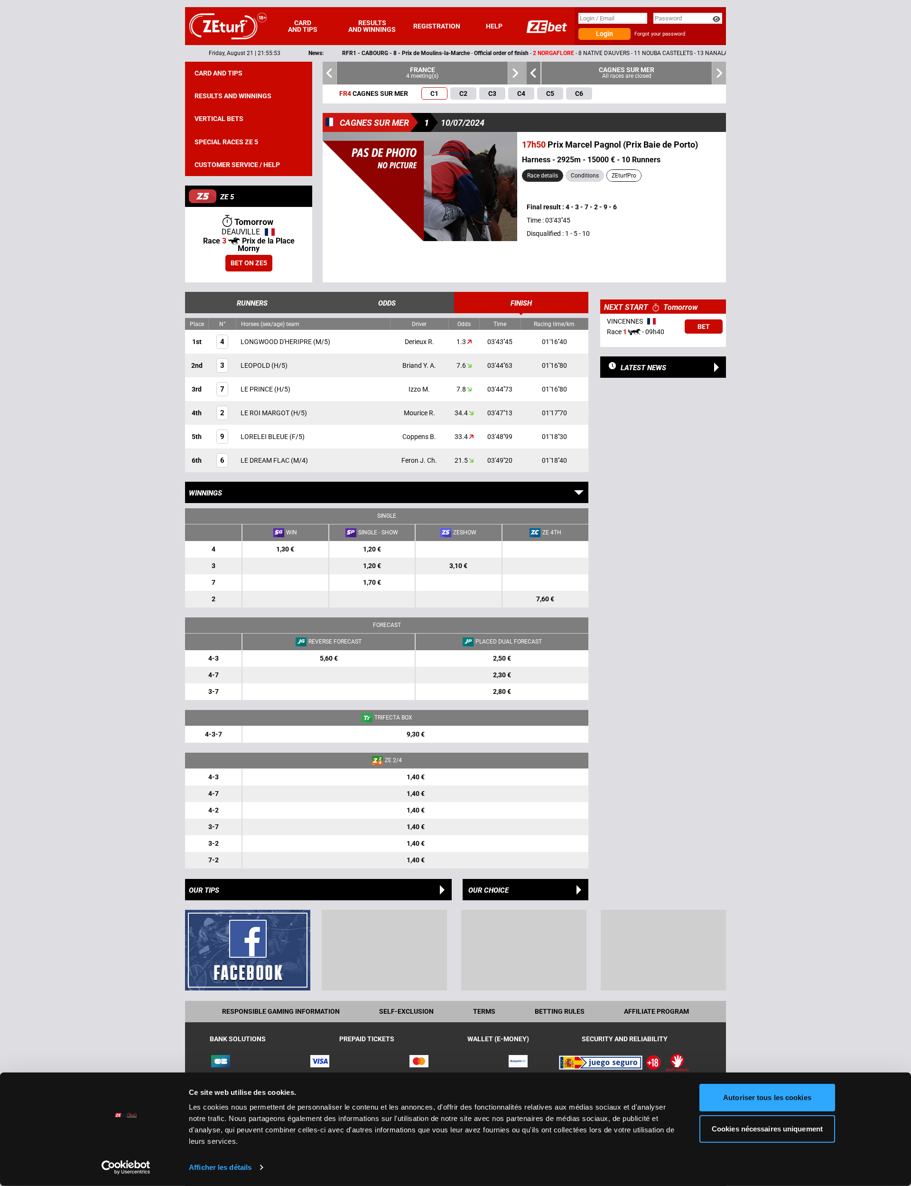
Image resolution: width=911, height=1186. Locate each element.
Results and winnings (372, 26)
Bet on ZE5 (249, 263)
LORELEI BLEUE (265, 436)
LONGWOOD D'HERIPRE (277, 342)
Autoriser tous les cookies (767, 1097)
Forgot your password (659, 34)
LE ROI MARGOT (266, 413)
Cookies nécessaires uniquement (767, 1128)
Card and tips (302, 26)
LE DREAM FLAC (266, 460)
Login (604, 33)
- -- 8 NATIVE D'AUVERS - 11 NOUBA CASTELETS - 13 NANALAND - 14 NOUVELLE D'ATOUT (529, 53)
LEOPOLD (256, 365)
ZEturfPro (624, 175)
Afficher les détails (220, 1167)
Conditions (585, 175)
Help (494, 26)
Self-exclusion (406, 1011)
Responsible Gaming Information (281, 1011)
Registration (436, 26)
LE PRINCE (257, 389)
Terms (484, 1011)
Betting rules (560, 1011)
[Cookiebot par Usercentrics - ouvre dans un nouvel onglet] (125, 1167)
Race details (542, 175)
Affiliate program (656, 1011)
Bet (703, 326)
